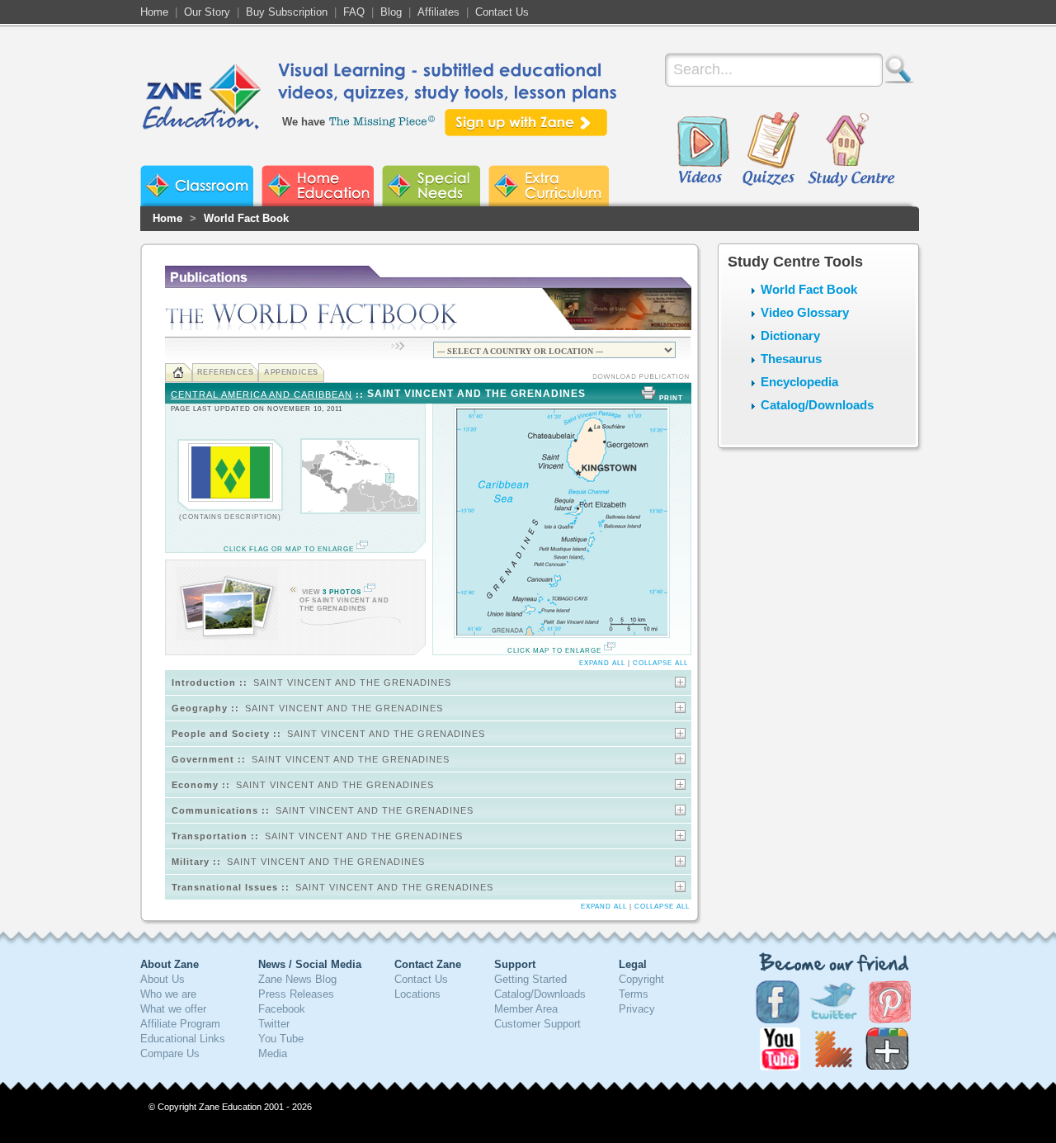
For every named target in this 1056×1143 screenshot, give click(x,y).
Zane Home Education (318, 185)
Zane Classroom (196, 185)
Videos (703, 150)
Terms (633, 994)
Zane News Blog (297, 979)
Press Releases (296, 994)
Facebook (281, 1009)
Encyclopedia (799, 382)
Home (154, 12)
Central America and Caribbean (261, 394)
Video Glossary (805, 312)
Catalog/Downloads (817, 405)
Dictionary (790, 335)
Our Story (207, 12)
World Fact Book (246, 218)
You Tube (281, 1038)
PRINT (671, 398)
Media (272, 1053)
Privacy (637, 1009)
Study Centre (850, 150)
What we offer (173, 1009)
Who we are (168, 994)
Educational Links (182, 1038)
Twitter (274, 1024)
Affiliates (438, 12)
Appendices (291, 372)
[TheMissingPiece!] (382, 120)
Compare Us (170, 1053)
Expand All (602, 663)
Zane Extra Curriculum (548, 185)
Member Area (526, 1009)
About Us (162, 979)
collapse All (660, 663)
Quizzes (771, 150)
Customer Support (537, 1024)
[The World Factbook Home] (178, 372)
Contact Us (502, 12)
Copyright (641, 979)
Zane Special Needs (431, 185)
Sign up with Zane (526, 122)
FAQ (354, 12)
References (225, 372)
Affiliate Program (180, 1024)
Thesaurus (791, 359)
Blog (391, 12)
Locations (417, 994)
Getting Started (530, 979)
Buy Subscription (287, 12)
